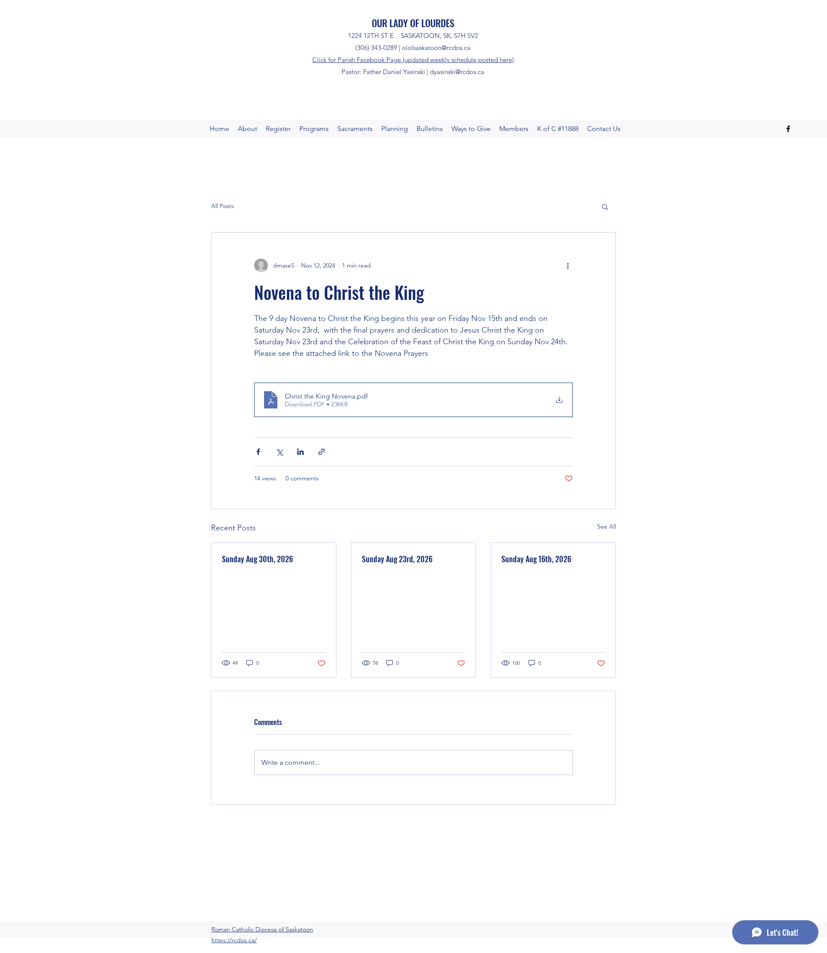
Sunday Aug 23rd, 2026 (397, 558)
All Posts (222, 206)
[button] (605, 206)
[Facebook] (788, 129)
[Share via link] (321, 452)
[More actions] (568, 265)
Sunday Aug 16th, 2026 (536, 558)
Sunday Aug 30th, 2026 (257, 558)
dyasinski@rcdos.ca (457, 72)
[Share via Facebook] (258, 452)
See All (606, 526)
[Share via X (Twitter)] (279, 452)
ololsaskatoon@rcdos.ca (436, 48)
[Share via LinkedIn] (300, 452)
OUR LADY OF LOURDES (413, 23)
